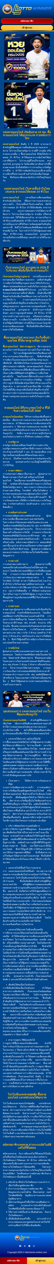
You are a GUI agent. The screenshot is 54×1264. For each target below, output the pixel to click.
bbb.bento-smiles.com (36, 1252)
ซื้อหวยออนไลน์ (10, 346)
